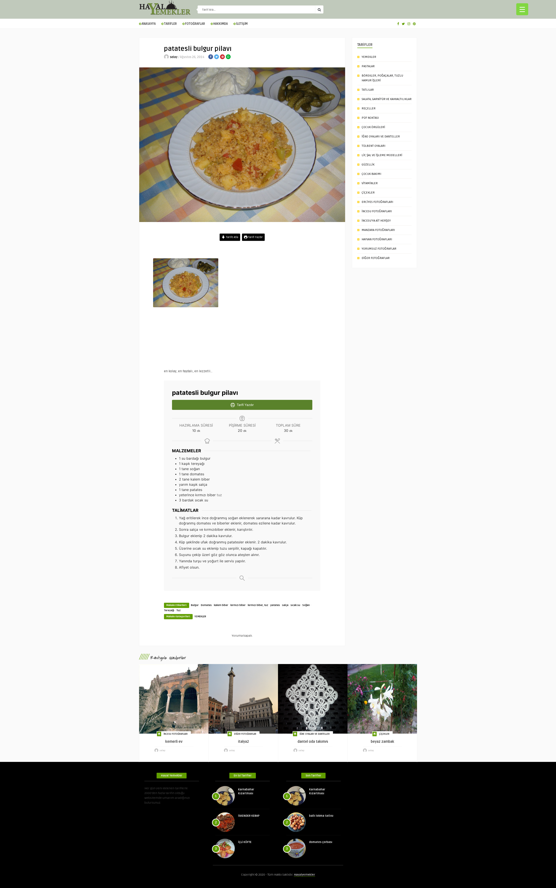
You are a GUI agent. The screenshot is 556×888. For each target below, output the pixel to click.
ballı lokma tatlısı (321, 816)
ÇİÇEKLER (368, 192)
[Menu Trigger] (522, 9)
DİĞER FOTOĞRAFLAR (376, 258)
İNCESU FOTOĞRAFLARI (377, 211)
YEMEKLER (200, 616)
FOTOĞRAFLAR (195, 24)
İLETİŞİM (242, 24)
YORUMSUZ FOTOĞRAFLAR (379, 248)
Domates (206, 605)
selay (173, 57)
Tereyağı (169, 610)
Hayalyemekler (304, 874)
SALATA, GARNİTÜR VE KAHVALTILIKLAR (387, 99)
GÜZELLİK (368, 164)
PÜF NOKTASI (370, 118)
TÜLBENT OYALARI (374, 146)
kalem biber (221, 605)
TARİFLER (170, 24)
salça (285, 605)
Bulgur (195, 605)
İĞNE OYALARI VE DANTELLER (381, 136)
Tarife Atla (231, 237)
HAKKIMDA (220, 24)
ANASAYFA (149, 24)
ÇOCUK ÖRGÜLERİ (373, 127)
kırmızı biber (238, 605)
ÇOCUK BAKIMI (371, 174)
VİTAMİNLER (370, 183)
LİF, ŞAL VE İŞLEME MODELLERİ (382, 155)
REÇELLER (369, 108)
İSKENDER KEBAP (249, 816)
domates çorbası (320, 842)
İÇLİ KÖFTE (245, 842)
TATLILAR (368, 90)
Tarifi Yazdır (255, 237)
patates (275, 605)
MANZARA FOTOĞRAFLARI (378, 230)
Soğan (306, 605)
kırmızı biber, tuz (258, 605)
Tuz (178, 610)
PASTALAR (368, 66)
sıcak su (295, 605)
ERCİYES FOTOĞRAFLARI (377, 202)
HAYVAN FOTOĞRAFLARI (377, 239)
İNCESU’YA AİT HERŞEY (376, 220)
